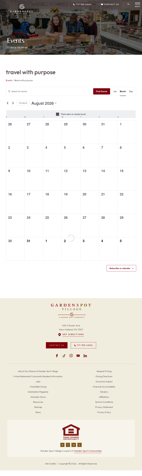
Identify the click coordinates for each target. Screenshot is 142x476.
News (38, 412)
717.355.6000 (83, 4)
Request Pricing (104, 371)
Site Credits (50, 463)
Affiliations (104, 397)
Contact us (111, 4)
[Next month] (13, 103)
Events (9, 80)
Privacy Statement (104, 407)
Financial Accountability (104, 386)
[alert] (71, 114)
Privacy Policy (104, 412)
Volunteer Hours (38, 397)
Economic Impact (104, 381)
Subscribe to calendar (119, 268)
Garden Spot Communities (88, 450)
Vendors (104, 391)
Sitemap (38, 407)
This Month (23, 103)
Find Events (101, 91)
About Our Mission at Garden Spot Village (38, 371)
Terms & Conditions (104, 402)
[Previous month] (7, 103)
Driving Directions (104, 376)
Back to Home (19, 48)
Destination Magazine (38, 391)
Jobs (38, 381)
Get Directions (73, 334)
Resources (38, 402)
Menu (137, 7)
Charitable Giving (38, 386)
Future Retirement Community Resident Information (38, 376)
